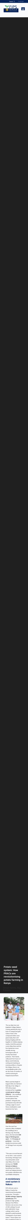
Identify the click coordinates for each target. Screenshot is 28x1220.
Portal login (21, 1)
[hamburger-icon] (23, 8)
